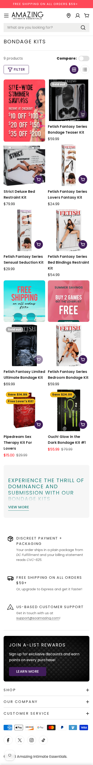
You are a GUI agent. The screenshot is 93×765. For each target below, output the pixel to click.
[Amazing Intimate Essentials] (68, 301)
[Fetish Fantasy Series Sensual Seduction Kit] (24, 230)
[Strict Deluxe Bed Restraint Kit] (24, 165)
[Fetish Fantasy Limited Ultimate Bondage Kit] (24, 345)
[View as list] (84, 69)
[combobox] (46, 27)
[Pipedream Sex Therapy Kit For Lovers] (24, 410)
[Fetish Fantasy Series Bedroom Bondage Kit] (68, 345)
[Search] (83, 27)
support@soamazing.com (37, 618)
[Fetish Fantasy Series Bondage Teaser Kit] (68, 100)
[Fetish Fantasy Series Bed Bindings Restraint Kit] (68, 230)
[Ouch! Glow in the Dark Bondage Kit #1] (68, 410)
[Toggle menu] (6, 15)
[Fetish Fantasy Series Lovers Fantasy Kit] (68, 165)
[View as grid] (74, 69)
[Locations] (68, 15)
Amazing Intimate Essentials (42, 756)
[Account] (77, 15)
